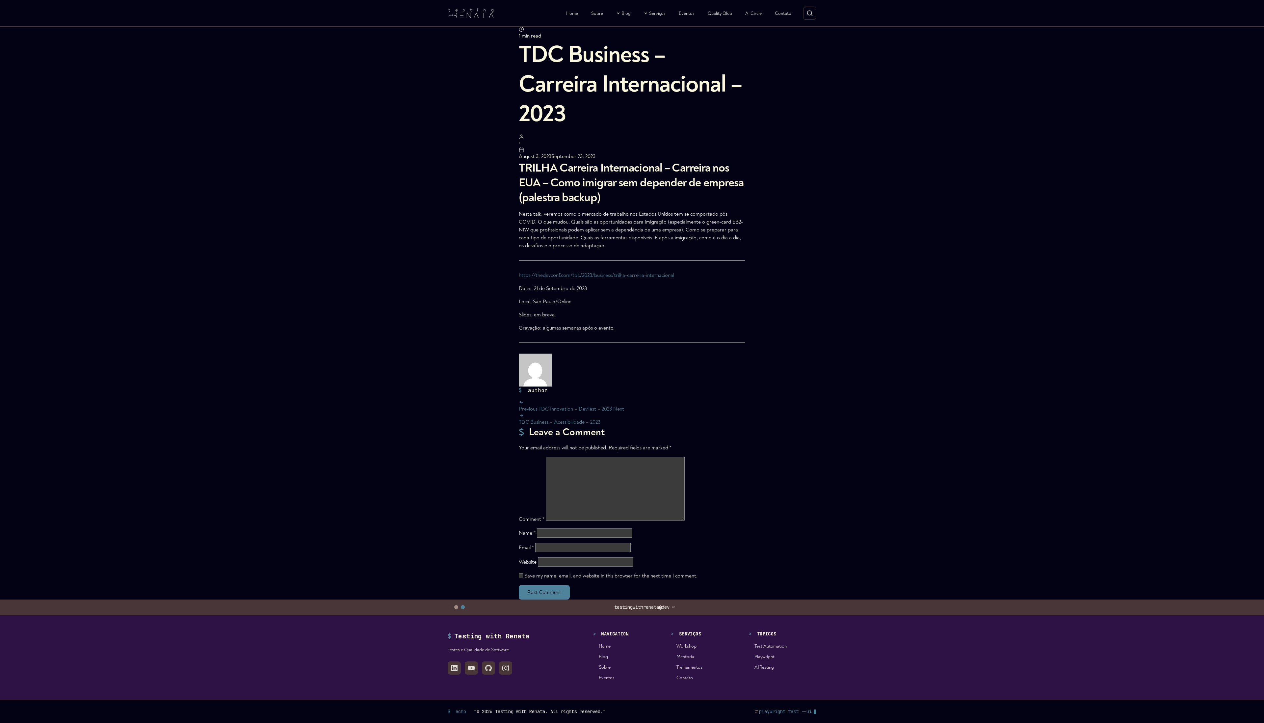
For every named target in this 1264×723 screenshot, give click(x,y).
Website (528, 562)
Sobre (597, 13)
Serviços (657, 13)
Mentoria (685, 656)
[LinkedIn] (454, 668)
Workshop (686, 646)
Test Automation (770, 646)
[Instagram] (505, 668)
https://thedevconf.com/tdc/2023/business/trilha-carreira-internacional (596, 275)
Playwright (764, 656)
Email (526, 547)
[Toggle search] (809, 13)
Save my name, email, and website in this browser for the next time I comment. (611, 576)
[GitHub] (488, 668)
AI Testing (764, 667)
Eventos (687, 13)
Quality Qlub (720, 13)
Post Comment (544, 592)
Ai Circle (753, 13)
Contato (783, 13)
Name (527, 533)
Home (572, 13)
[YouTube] (471, 668)
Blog (626, 13)
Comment (531, 519)
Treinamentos (689, 667)
